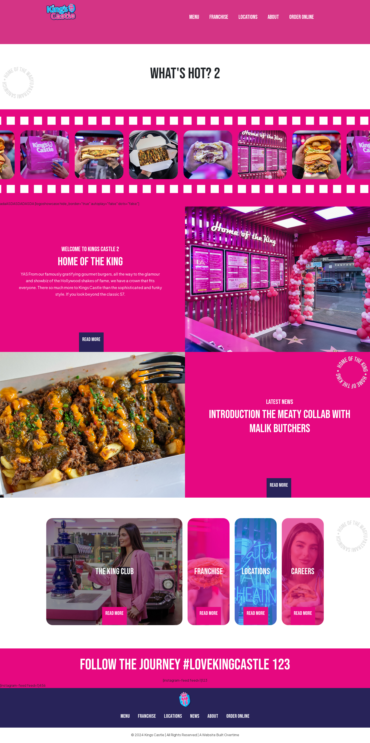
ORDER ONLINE (301, 17)
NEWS (194, 716)
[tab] (180, 87)
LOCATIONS (248, 17)
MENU (194, 17)
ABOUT (273, 17)
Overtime (231, 735)
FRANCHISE (218, 17)
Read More (91, 339)
